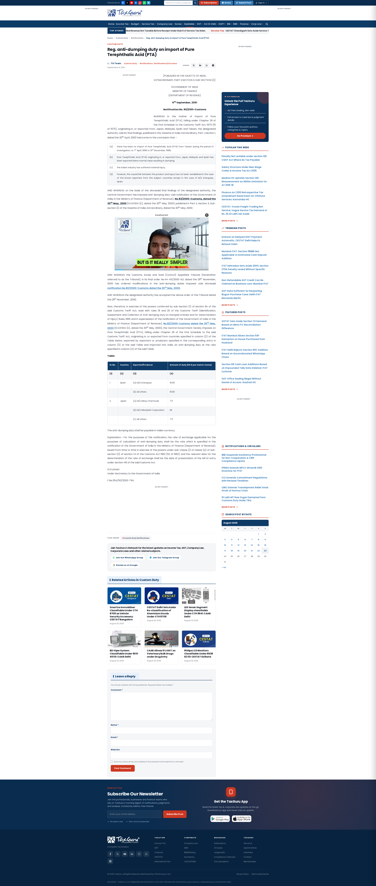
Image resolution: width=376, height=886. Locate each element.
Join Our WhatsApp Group (129, 557)
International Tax (162, 861)
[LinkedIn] (136, 3)
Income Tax (122, 23)
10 (225, 545)
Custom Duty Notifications (136, 538)
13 (245, 545)
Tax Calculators (221, 861)
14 (252, 545)
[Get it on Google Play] (220, 818)
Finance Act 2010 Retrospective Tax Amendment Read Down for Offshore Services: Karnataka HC (243, 196)
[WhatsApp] (144, 3)
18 (232, 550)
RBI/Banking (189, 852)
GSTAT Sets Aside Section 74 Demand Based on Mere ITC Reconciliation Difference (244, 325)
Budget (135, 23)
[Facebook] (123, 3)
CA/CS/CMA (190, 861)
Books (228, 2)
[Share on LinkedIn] (200, 65)
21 (252, 550)
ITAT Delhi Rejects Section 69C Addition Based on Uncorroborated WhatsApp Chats (245, 353)
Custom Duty (122, 38)
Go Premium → (245, 135)
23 (265, 550)
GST (199, 23)
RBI (228, 23)
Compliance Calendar (224, 857)
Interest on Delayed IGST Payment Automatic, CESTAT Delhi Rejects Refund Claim (242, 240)
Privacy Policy (243, 874)
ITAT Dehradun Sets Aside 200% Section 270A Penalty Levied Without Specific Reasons (245, 269)
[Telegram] (148, 3)
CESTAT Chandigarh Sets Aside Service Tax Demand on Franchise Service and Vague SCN (209, 30)
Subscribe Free (174, 814)
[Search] (195, 3)
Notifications (137, 38)
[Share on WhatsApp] (206, 65)
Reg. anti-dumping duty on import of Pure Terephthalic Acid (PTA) (150, 52)
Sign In (261, 2)
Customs (189, 23)
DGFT (221, 23)
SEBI (235, 23)
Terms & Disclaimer (260, 874)
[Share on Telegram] (213, 65)
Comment (117, 690)
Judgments (219, 852)
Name (115, 725)
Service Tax (148, 23)
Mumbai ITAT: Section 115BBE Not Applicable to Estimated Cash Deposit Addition (244, 255)
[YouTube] (131, 3)
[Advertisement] (92, 54)
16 (265, 545)
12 (238, 545)
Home (111, 23)
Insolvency (189, 857)
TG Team (116, 63)
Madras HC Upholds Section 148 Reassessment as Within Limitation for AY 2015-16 (244, 181)
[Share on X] (193, 65)
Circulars (218, 847)
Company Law (164, 23)
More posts (228, 220)
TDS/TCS (159, 857)
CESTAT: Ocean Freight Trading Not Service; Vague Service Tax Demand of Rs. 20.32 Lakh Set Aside (244, 210)
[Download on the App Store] (242, 818)
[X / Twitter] (127, 3)
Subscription (210, 2)
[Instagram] (140, 3)
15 (258, 545)
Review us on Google (127, 565)
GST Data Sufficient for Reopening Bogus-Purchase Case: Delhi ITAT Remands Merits (242, 294)
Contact (247, 857)
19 (238, 550)
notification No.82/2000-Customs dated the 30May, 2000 (143, 288)
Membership (250, 861)
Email (114, 737)
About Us (248, 843)
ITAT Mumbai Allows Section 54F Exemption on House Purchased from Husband (243, 339)
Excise (178, 23)
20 (245, 550)
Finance (244, 23)
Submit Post (245, 2)
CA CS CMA (210, 23)
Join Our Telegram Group (166, 557)
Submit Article (250, 847)
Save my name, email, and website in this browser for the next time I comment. (149, 761)
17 (225, 550)
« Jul (224, 567)
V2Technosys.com (162, 874)
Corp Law (256, 23)
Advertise (248, 852)
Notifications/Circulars (165, 63)
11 (232, 545)
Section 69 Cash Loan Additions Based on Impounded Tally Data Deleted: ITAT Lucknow (245, 368)
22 (258, 550)
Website (115, 749)
